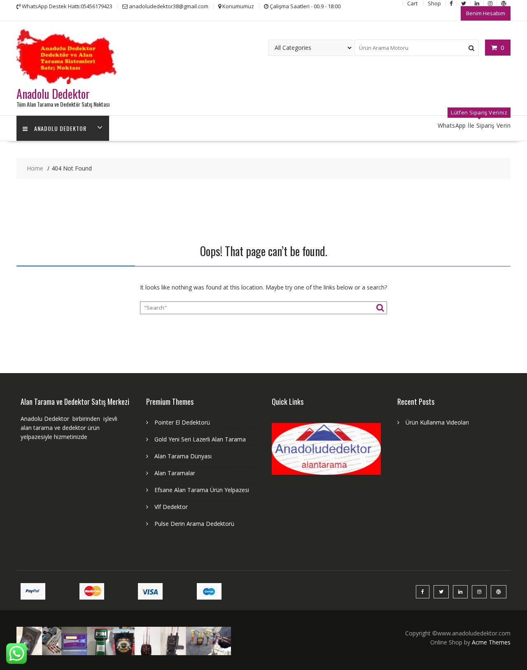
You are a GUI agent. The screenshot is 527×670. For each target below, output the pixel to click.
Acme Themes (491, 642)
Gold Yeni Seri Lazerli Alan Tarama (200, 439)
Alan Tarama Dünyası (183, 456)
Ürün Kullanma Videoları (437, 422)
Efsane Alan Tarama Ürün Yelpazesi (201, 490)
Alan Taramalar (174, 473)
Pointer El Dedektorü (182, 422)
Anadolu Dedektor (53, 93)
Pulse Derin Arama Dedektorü (194, 524)
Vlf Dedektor (171, 507)
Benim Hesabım (485, 13)
